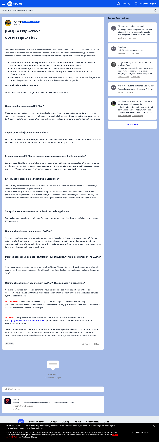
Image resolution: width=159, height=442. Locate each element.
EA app (53, 421)
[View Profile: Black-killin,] (113, 28)
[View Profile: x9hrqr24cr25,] (113, 48)
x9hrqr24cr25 (123, 53)
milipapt (121, 92)
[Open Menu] (155, 10)
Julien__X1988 (123, 77)
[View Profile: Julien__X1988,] (113, 64)
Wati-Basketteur (124, 116)
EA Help (66, 421)
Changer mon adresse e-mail (130, 26)
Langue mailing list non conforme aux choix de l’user (134, 63)
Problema (122, 47)
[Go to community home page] (14, 3)
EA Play (30, 10)
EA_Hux (16, 22)
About (78, 421)
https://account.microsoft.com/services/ (26, 320)
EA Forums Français (18, 10)
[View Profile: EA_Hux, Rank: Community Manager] (8, 23)
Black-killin (122, 38)
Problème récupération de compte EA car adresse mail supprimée (135, 102)
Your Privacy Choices (140, 432)
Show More (134, 125)
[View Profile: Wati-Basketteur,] (113, 103)
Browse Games (36, 421)
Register (144, 4)
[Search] (136, 3)
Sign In (153, 4)
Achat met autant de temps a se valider (136, 86)
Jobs (106, 421)
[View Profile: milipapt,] (113, 87)
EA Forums (5, 10)
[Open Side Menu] (3, 4)
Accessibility (92, 421)
